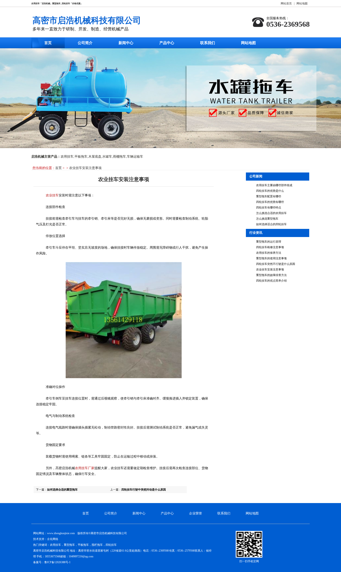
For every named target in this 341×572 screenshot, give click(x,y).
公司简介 (85, 43)
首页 (48, 43)
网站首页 (286, 3)
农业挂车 (52, 195)
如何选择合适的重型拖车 (62, 489)
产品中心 (166, 43)
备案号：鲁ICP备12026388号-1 (52, 562)
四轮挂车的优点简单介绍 (271, 280)
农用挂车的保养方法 (268, 252)
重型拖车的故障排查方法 (271, 275)
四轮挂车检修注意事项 (270, 247)
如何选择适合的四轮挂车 (271, 224)
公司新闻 (255, 176)
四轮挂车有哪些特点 (268, 207)
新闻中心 (126, 43)
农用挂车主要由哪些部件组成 (274, 185)
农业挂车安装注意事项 (270, 269)
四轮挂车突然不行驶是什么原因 (275, 264)
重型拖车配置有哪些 (268, 196)
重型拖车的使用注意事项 (271, 258)
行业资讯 (255, 232)
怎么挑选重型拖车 (267, 218)
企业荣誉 (195, 513)
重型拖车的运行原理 (268, 241)
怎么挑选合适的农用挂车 (271, 213)
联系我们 (207, 43)
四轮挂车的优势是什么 (270, 190)
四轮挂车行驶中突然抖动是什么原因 (143, 489)
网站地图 (302, 3)
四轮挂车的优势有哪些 (270, 202)
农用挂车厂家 (84, 468)
